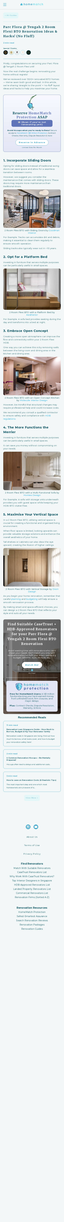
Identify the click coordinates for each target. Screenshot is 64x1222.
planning (16, 599)
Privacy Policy (32, 854)
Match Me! (32, 665)
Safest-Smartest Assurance (32, 916)
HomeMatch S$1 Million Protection (32, 133)
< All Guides (11, 15)
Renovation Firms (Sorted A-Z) (32, 897)
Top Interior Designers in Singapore (32, 880)
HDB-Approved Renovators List (32, 885)
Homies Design (32, 495)
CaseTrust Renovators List (32, 872)
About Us (32, 837)
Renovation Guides (32, 929)
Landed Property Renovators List (32, 889)
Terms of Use (32, 845)
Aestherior (32, 315)
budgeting (32, 599)
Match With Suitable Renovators (32, 868)
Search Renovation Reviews (32, 920)
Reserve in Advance (32, 142)
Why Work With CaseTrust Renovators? (32, 876)
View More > (32, 798)
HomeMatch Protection (32, 912)
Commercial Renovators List (32, 893)
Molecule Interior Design (33, 400)
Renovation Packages (32, 924)
